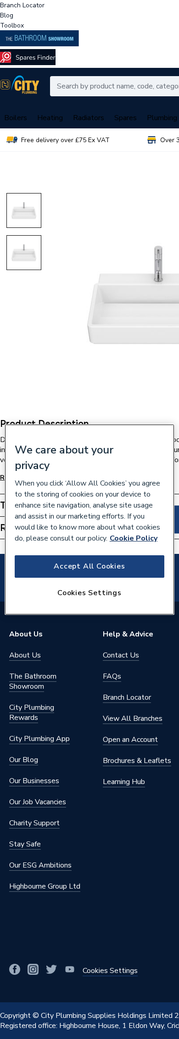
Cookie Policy (133, 538)
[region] (90, 519)
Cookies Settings (89, 593)
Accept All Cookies (89, 566)
